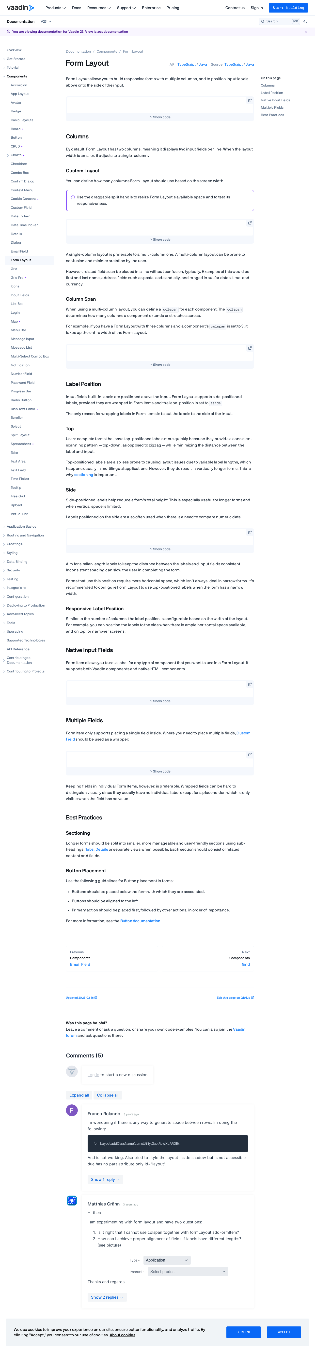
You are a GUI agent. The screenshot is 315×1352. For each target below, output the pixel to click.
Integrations (16, 588)
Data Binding (17, 561)
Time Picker (20, 479)
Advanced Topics (20, 614)
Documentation (20, 22)
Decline (243, 1332)
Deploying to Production (26, 605)
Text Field (18, 470)
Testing (12, 579)
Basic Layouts (22, 120)
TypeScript (186, 64)
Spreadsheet (21, 444)
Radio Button (21, 400)
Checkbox (19, 164)
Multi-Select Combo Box (30, 356)
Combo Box (20, 172)
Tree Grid (18, 496)
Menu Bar (18, 330)
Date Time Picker (24, 225)
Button (16, 137)
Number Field (21, 374)
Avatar (16, 102)
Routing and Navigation (25, 535)
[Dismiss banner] (305, 31)
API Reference (18, 649)
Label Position (272, 93)
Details (16, 234)
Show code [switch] (162, 117)
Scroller (17, 417)
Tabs (14, 452)
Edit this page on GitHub (234, 997)
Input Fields (20, 295)
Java (203, 64)
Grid (14, 269)
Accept (284, 1332)
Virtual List (19, 514)
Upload (16, 505)
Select (16, 426)
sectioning (83, 475)
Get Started (16, 58)
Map (14, 321)
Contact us (235, 8)
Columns (268, 85)
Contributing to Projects (26, 671)
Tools (11, 622)
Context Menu (22, 190)
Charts (16, 155)
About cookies (122, 1335)
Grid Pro (17, 277)
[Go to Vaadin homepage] (20, 8)
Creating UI (15, 544)
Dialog (16, 242)
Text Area (18, 461)
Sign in (257, 8)
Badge (16, 111)
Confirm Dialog (22, 181)
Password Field (22, 382)
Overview (14, 50)
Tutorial (12, 67)
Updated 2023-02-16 (80, 997)
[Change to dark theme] (305, 22)
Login (15, 312)
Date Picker (20, 216)
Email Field (19, 251)
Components (17, 76)
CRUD (15, 146)
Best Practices (272, 115)
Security (13, 570)
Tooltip (16, 487)
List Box (17, 304)
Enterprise (151, 8)
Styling (12, 553)
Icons (15, 286)
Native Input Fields (275, 100)
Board (15, 129)
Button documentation (140, 921)
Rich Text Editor (23, 409)
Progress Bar (21, 391)
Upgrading (15, 631)
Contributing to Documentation (19, 660)
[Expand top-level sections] (47, 45)
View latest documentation (106, 31)
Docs (76, 8)
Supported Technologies (26, 640)
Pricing (173, 8)
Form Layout (21, 260)
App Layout (20, 94)
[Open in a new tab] (250, 100)
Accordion (19, 85)
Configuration (18, 596)
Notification (20, 365)
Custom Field (21, 207)
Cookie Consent (23, 199)
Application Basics (21, 526)
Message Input (22, 339)
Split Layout (20, 435)
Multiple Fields (272, 108)
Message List (21, 347)
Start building (288, 8)
